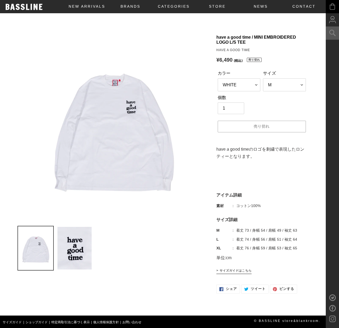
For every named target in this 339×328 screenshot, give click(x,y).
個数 (222, 97)
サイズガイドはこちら (236, 270)
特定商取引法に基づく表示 (70, 322)
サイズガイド (12, 322)
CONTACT (304, 6)
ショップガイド (36, 322)
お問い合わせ (132, 322)
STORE (217, 6)
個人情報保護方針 (106, 322)
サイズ (269, 73)
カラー (224, 73)
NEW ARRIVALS (87, 6)
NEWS (261, 6)
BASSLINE (24, 7)
